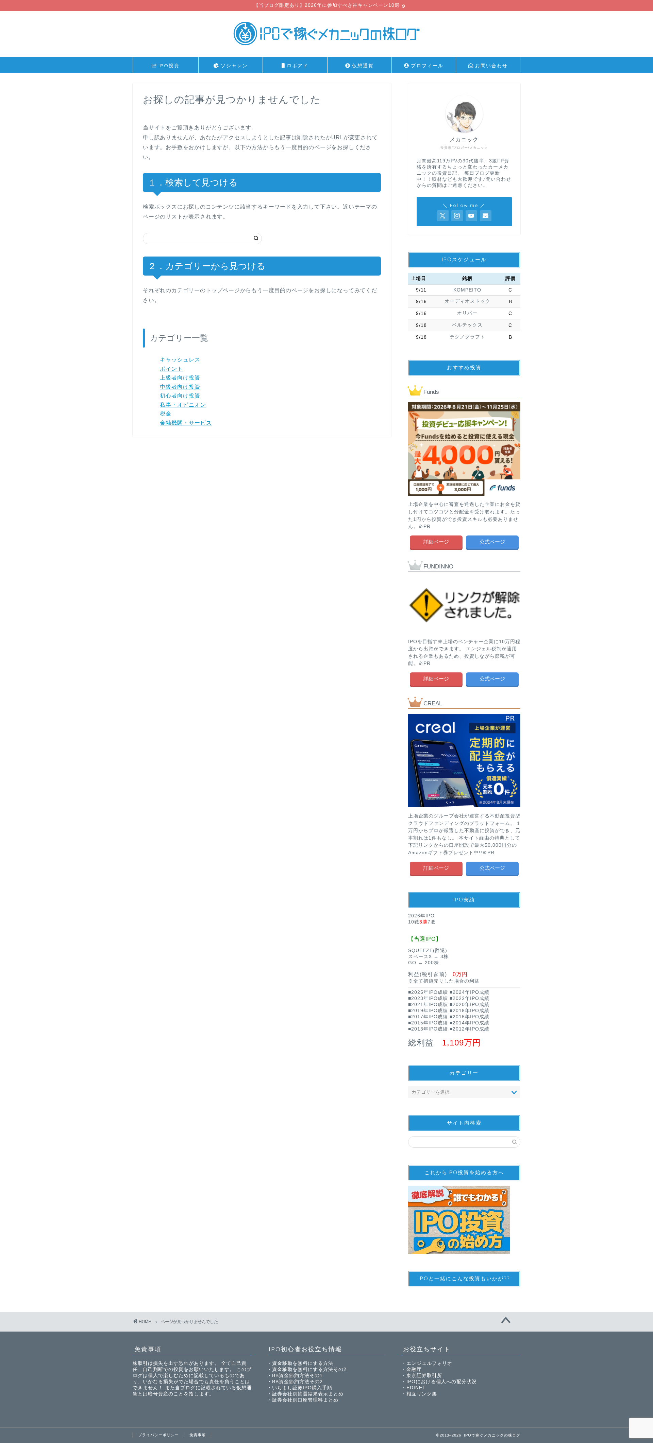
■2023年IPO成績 (428, 998)
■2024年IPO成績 (469, 992)
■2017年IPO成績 (428, 1016)
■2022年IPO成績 (469, 998)
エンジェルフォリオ (429, 1363)
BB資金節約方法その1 (297, 1375)
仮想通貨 (362, 66)
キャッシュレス (180, 360)
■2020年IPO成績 (469, 1004)
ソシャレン (233, 66)
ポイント (171, 369)
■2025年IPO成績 (428, 992)
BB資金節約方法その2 (297, 1381)
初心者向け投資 (180, 396)
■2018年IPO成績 (469, 1010)
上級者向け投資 (180, 378)
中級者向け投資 (180, 387)
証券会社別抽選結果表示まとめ (308, 1393)
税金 (165, 414)
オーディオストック (467, 301)
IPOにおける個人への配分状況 (441, 1381)
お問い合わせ (490, 66)
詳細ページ (436, 542)
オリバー (467, 313)
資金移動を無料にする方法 (302, 1363)
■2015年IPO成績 (428, 1022)
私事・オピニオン (183, 405)
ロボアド (296, 66)
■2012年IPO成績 (469, 1029)
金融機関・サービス (186, 423)
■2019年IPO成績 (428, 1010)
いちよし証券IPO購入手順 (302, 1387)
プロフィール (426, 66)
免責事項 (197, 1435)
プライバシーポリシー (158, 1435)
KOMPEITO (467, 290)
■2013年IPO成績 (428, 1029)
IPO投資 (168, 66)
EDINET (416, 1387)
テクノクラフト (467, 336)
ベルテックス (467, 325)
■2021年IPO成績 (428, 1004)
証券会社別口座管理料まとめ (305, 1400)
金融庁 (414, 1369)
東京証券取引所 (424, 1375)
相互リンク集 (421, 1393)
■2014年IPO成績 (469, 1022)
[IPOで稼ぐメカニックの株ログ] (326, 48)
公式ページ (492, 542)
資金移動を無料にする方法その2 (309, 1369)
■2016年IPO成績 (469, 1016)
